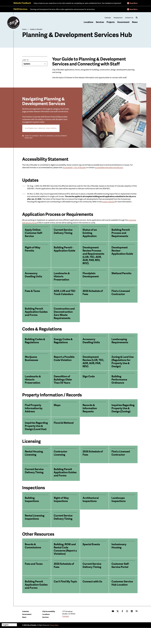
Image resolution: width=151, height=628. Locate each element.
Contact (65, 616)
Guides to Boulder (36, 29)
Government (123, 22)
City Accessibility (48, 611)
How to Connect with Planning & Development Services (46, 137)
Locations (88, 22)
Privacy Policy (54, 625)
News (135, 22)
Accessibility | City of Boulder (74, 167)
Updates (27, 64)
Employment (118, 17)
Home (24, 29)
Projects (111, 22)
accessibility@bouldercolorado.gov (109, 167)
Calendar (108, 17)
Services (100, 22)
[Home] (13, 22)
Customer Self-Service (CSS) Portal (41, 128)
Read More (134, 3)
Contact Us (129, 17)
